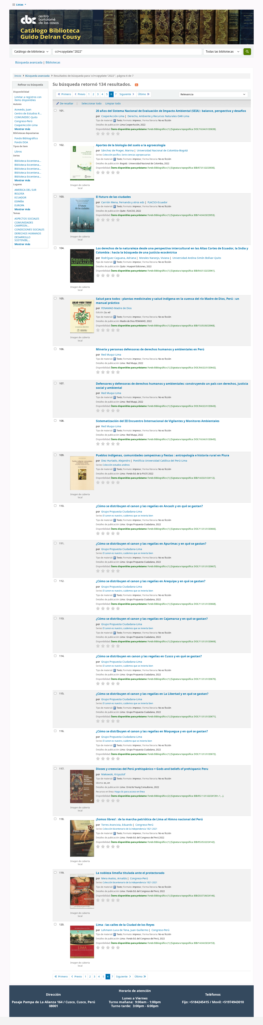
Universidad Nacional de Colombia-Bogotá (162, 150)
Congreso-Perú (23, 121)
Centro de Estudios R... (28, 113)
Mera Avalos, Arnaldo (114, 878)
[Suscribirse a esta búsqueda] (136, 84)
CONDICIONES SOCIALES (29, 229)
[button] (19, 4)
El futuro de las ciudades (113, 197)
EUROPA (19, 205)
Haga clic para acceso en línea (130, 791)
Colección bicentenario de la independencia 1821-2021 (130, 829)
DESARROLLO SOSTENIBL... (22, 238)
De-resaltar (66, 103)
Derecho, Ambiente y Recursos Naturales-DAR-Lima (158, 116)
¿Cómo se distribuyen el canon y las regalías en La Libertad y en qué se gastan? (152, 694)
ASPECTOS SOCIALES (26, 219)
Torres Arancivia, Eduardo (116, 825)
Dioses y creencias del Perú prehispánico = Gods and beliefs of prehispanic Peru (152, 769)
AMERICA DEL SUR (25, 190)
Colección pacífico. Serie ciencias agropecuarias (126, 154)
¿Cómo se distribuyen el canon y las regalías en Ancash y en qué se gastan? (149, 506)
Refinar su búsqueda (30, 85)
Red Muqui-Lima (111, 355)
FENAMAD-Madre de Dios (116, 308)
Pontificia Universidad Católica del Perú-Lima (160, 461)
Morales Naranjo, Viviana (154, 258)
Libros (18, 152)
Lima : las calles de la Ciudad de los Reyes (125, 925)
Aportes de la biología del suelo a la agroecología (130, 145)
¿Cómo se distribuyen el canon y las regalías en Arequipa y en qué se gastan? (150, 581)
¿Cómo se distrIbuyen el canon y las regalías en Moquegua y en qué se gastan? (152, 731)
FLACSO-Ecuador (157, 202)
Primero (66, 94)
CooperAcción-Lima (26, 125)
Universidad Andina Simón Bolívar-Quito (196, 258)
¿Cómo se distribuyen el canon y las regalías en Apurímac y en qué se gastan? (151, 544)
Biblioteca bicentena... (27, 161)
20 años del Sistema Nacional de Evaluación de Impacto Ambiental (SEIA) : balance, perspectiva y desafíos (171, 111)
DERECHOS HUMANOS (27, 233)
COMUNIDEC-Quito (25, 117)
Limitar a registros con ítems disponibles (28, 98)
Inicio (17, 76)
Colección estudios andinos (116, 465)
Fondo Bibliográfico (26, 138)
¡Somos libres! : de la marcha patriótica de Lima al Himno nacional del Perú (149, 819)
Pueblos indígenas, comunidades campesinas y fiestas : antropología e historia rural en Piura (162, 455)
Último (142, 94)
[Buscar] (247, 51)
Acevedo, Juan (22, 110)
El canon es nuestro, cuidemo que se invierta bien (127, 741)
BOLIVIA (19, 194)
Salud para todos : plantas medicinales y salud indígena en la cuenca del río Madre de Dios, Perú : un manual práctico (167, 301)
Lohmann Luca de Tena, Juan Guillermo (124, 930)
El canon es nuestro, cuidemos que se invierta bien (128, 515)
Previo (81, 94)
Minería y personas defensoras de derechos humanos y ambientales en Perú (150, 349)
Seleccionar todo (91, 103)
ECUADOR (20, 197)
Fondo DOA (21, 142)
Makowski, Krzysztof (113, 774)
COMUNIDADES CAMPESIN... (23, 224)
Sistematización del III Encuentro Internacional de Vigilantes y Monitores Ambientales (157, 421)
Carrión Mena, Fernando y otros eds (122, 202)
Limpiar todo (113, 103)
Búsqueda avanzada (28, 62)
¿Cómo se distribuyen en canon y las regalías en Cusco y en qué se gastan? (149, 656)
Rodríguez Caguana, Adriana (118, 258)
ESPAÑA (19, 201)
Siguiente (126, 94)
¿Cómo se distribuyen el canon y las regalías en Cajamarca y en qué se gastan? (152, 619)
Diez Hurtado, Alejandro (115, 461)
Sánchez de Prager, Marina (117, 150)
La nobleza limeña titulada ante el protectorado (130, 873)
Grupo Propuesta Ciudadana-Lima (121, 512)
